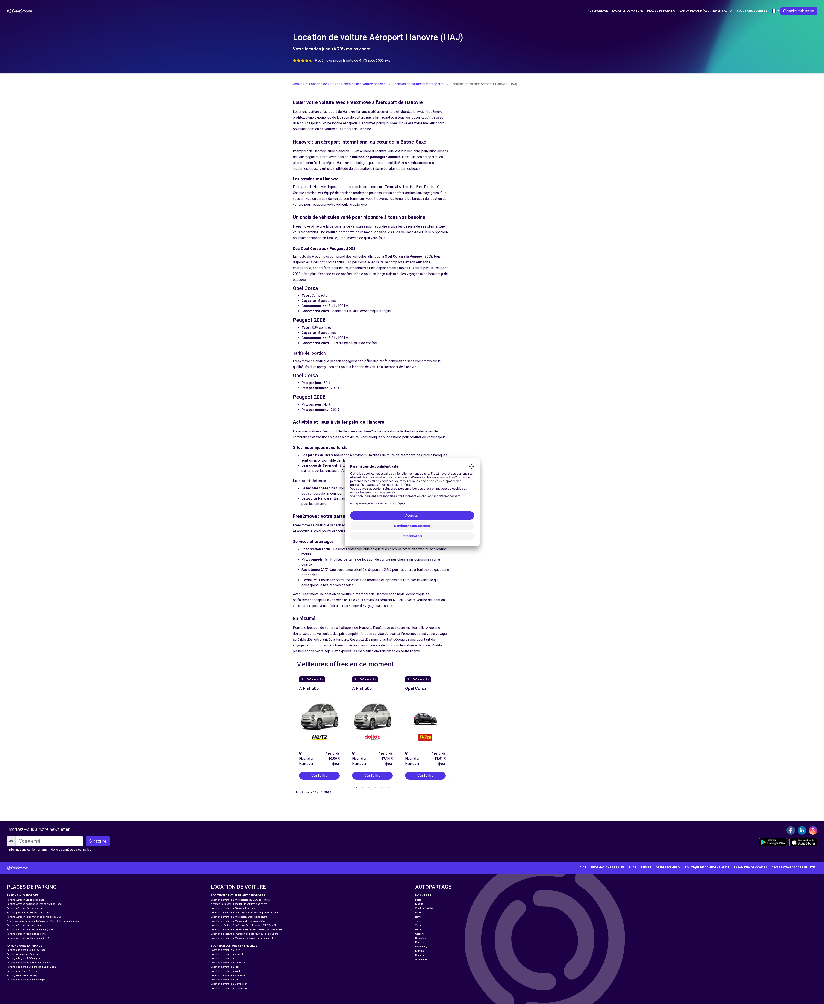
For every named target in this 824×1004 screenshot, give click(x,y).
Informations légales (607, 867)
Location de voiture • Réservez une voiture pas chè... (348, 84)
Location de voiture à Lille (225, 979)
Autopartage (598, 10)
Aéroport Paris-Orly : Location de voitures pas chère (239, 904)
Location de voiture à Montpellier (229, 984)
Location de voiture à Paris (225, 950)
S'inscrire (97, 841)
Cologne (419, 933)
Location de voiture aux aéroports (238, 895)
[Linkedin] (802, 830)
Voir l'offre (319, 775)
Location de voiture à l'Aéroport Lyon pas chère (236, 908)
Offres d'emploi (668, 867)
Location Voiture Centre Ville (234, 945)
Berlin (418, 929)
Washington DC (424, 908)
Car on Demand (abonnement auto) (706, 10)
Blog (632, 867)
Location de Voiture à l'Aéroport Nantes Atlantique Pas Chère (244, 912)
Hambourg (421, 946)
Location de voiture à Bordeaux (228, 975)
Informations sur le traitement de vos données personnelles (50, 849)
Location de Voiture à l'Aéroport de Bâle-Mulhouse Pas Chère (244, 933)
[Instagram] (813, 830)
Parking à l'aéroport (22, 895)
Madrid (419, 904)
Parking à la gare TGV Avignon (24, 958)
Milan (418, 912)
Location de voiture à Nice (225, 967)
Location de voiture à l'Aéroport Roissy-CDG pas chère (240, 900)
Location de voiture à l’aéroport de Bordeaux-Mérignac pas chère (246, 929)
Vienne (419, 925)
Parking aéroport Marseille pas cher (26, 933)
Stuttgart (420, 955)
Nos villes (423, 895)
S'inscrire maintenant (799, 11)
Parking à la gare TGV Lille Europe (26, 979)
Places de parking (661, 10)
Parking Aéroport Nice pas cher (24, 925)
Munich (419, 950)
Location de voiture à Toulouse (228, 962)
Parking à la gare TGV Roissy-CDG (26, 950)
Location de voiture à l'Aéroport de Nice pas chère (238, 921)
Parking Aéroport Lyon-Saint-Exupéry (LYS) (30, 929)
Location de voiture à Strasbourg (229, 988)
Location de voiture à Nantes (226, 971)
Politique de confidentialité (707, 867)
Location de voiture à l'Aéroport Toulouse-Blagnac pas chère (244, 938)
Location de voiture (627, 10)
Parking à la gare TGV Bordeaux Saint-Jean (31, 967)
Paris (418, 900)
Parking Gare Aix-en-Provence (23, 954)
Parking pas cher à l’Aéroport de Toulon (28, 912)
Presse (646, 867)
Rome (418, 916)
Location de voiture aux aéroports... (418, 84)
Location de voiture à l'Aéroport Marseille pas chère (239, 916)
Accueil (298, 84)
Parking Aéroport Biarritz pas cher (25, 900)
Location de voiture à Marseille (228, 954)
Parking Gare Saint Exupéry (22, 975)
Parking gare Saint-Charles (22, 971)
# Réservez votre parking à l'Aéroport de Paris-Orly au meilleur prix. (43, 921)
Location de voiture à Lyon (225, 958)
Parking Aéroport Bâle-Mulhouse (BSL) (28, 938)
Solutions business (752, 10)
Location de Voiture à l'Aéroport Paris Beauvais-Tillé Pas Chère (245, 925)
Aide (583, 867)
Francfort (420, 942)
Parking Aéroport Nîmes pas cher (25, 908)
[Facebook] (790, 830)
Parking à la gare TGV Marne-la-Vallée (28, 962)
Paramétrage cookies (750, 867)
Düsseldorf (421, 938)
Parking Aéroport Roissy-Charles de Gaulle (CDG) (34, 916)
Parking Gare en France (24, 945)
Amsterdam (422, 959)
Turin (418, 921)
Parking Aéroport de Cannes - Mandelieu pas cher (34, 904)
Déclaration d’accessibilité (793, 867)
